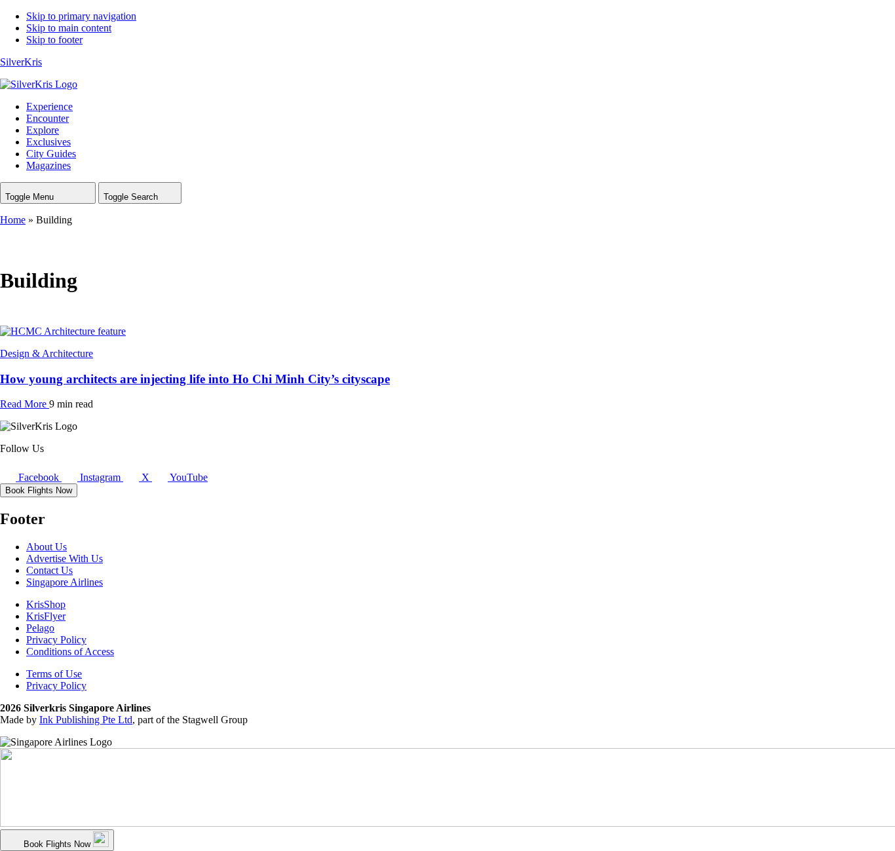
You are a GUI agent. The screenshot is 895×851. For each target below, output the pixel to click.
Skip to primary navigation (81, 16)
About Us (46, 546)
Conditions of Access (70, 651)
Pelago (40, 628)
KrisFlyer (46, 616)
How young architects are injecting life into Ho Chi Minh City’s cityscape (195, 379)
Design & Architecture (46, 353)
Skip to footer (54, 39)
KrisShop (46, 604)
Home (13, 219)
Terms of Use (54, 673)
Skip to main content (68, 27)
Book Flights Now (38, 490)
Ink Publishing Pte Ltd (85, 719)
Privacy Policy (56, 639)
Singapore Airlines (64, 582)
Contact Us (49, 570)
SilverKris (21, 61)
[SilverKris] (38, 84)
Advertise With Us (64, 558)
